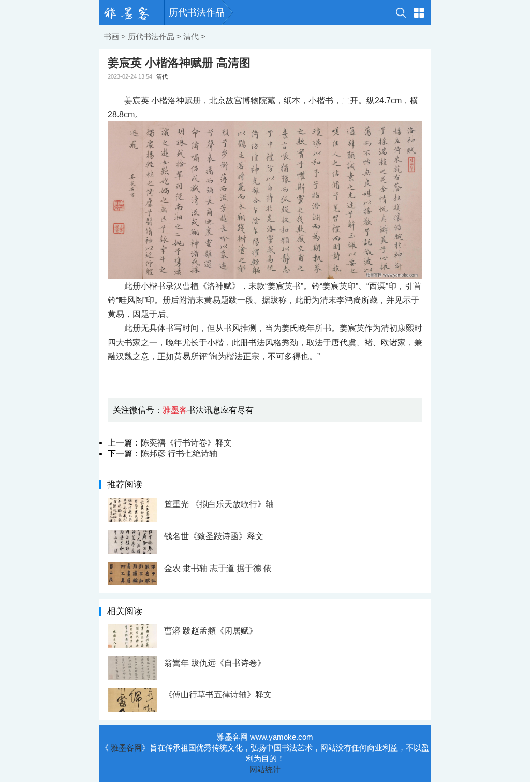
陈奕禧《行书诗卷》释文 (186, 442)
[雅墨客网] (131, 12)
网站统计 (265, 769)
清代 (191, 36)
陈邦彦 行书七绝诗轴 (179, 453)
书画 (111, 36)
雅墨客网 (126, 747)
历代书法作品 (197, 12)
